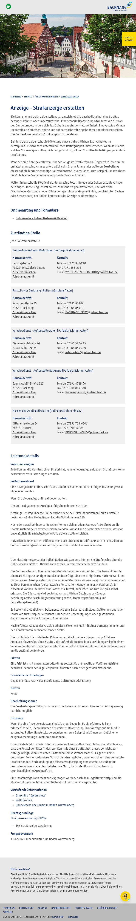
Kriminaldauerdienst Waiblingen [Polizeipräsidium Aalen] (48, 250)
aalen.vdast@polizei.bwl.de (83, 352)
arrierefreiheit (60, 908)
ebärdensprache (107, 908)
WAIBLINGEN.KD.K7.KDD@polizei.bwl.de (91, 272)
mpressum (9, 908)
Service (28, 96)
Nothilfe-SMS (24, 800)
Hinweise (8, 911)
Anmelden (73, 916)
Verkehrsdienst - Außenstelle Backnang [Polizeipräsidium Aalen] (52, 370)
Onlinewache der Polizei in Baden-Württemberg (45, 805)
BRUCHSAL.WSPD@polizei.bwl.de (86, 432)
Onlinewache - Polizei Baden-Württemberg (42, 218)
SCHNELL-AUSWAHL (129, 39)
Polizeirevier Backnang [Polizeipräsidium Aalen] (42, 290)
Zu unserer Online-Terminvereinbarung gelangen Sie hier (67, 886)
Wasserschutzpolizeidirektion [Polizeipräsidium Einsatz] (47, 410)
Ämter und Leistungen (46, 96)
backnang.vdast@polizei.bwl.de (85, 392)
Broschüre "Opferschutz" (31, 795)
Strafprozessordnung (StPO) (28, 818)
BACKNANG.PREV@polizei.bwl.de (86, 312)
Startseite (16, 96)
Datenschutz (26, 908)
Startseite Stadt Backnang (119, 11)
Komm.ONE (57, 916)
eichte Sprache (84, 908)
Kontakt (42, 908)
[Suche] (4, 8)
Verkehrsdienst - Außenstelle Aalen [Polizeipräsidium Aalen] (50, 330)
